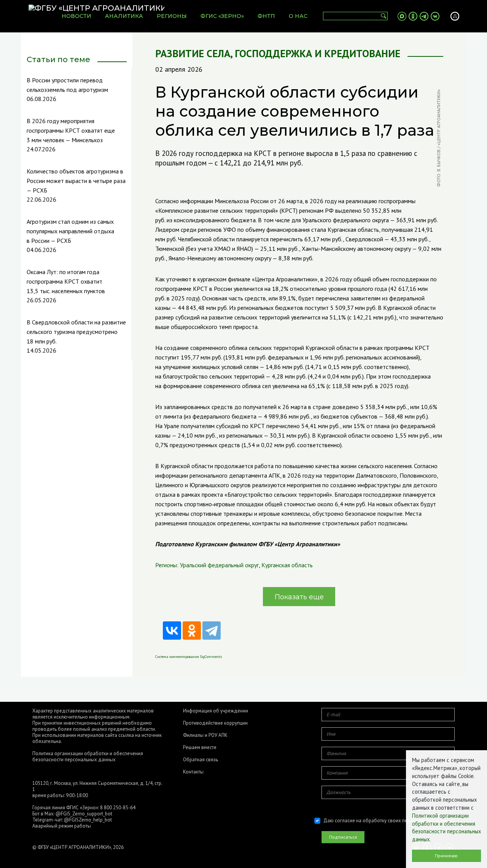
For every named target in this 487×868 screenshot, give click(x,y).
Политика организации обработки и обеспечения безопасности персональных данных (87, 756)
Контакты (193, 772)
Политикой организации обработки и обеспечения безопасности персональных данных (446, 827)
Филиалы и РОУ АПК (205, 735)
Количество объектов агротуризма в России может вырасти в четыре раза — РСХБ (76, 180)
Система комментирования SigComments (188, 656)
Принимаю (446, 855)
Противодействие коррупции (215, 723)
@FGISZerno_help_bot (88, 820)
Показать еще (299, 597)
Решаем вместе (199, 747)
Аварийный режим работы (61, 826)
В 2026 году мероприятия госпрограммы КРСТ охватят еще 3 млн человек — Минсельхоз (71, 130)
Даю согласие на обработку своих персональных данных (388, 820)
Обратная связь (200, 760)
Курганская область (287, 565)
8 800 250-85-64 (117, 807)
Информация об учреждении (215, 711)
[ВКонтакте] (172, 630)
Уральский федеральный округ (219, 565)
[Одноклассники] (192, 630)
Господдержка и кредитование (317, 53)
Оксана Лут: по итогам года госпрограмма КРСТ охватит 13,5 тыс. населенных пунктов (66, 281)
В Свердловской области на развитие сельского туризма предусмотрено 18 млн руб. (76, 331)
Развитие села (192, 53)
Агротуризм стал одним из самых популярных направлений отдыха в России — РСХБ (70, 231)
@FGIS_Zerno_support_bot (84, 813)
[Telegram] (211, 630)
